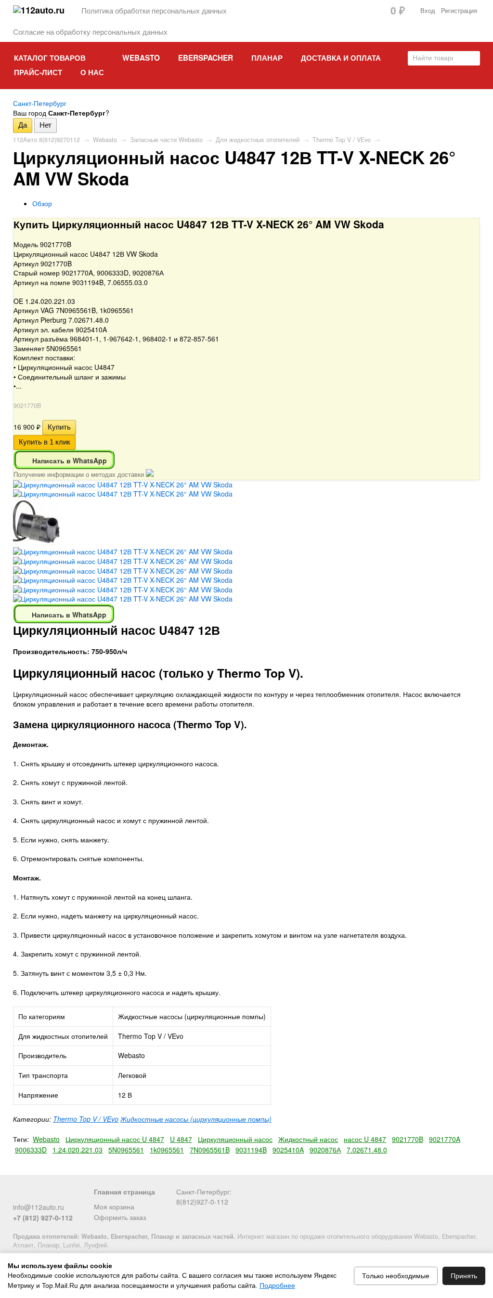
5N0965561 (126, 1149)
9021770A (444, 1139)
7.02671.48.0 (367, 1149)
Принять (464, 1276)
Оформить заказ (120, 1217)
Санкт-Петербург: (204, 1191)
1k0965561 (167, 1149)
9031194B (251, 1149)
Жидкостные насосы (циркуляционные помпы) (196, 1119)
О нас (92, 72)
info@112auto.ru (38, 1207)
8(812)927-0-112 (202, 1201)
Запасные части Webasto (166, 139)
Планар (267, 57)
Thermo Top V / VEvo (341, 139)
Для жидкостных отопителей (257, 139)
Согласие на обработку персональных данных (90, 31)
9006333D (31, 1149)
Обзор (42, 203)
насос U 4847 (365, 1139)
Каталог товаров (50, 57)
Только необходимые (395, 1276)
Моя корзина (114, 1206)
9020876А (325, 1149)
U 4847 (181, 1139)
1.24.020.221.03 (77, 1149)
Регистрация (459, 10)
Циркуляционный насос (235, 1139)
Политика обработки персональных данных (154, 10)
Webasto (141, 57)
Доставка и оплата (341, 57)
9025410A (288, 1149)
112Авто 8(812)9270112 (46, 139)
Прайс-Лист (38, 72)
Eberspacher (205, 57)
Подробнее (277, 1285)
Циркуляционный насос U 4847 (114, 1139)
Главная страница (124, 1191)
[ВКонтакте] (19, 1195)
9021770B (407, 1139)
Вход (427, 10)
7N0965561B (210, 1149)
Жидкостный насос (308, 1139)
